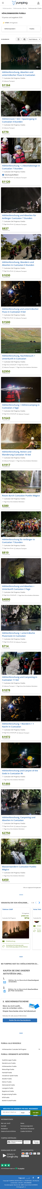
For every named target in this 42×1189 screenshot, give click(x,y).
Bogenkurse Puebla (8, 1091)
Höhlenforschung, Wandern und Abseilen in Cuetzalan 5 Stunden (18, 263)
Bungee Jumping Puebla (9, 1094)
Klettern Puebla (6, 1082)
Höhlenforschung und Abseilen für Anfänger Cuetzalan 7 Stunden (19, 217)
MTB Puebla (5, 1097)
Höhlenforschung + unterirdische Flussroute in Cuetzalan (18, 634)
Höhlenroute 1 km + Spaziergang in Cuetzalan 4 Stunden (19, 120)
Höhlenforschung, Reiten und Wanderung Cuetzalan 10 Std (16, 453)
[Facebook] (33, 1178)
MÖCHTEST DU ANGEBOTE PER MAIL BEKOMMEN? (20, 1109)
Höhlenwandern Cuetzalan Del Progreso (14, 1049)
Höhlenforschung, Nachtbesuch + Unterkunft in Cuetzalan (18, 357)
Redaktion (4, 1129)
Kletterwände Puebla (8, 1085)
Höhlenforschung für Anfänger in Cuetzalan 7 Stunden (18, 541)
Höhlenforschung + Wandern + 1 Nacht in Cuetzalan (18, 725)
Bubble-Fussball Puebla (9, 1101)
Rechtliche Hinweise (27, 1129)
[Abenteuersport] (19, 3)
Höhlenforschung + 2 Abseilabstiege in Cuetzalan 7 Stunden (21, 167)
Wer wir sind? (5, 1123)
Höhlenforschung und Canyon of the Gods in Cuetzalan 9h (20, 772)
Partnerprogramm (26, 1126)
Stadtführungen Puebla (9, 1060)
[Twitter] (38, 1178)
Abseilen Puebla (7, 1079)
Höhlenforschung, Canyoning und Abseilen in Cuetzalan (18, 819)
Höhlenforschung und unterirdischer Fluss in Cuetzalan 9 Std (20, 310)
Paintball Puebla (7, 1072)
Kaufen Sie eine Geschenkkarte (20, 1020)
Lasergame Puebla (7, 1088)
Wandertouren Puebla (8, 1063)
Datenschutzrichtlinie (8, 1131)
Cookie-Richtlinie (26, 1131)
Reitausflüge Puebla (8, 1069)
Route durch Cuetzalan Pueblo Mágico (21, 495)
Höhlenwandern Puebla (9, 1066)
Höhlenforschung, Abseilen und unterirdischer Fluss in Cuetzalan (18, 73)
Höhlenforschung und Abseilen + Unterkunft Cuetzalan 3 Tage (18, 587)
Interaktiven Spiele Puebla (10, 1076)
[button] (38, 903)
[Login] (38, 3)
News (22, 1123)
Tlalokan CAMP (7, 909)
